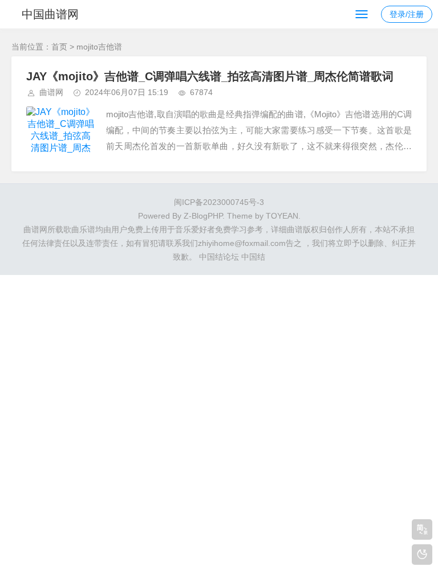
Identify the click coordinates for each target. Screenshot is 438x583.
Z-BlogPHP (203, 215)
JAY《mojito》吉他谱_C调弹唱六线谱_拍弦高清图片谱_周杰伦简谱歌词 (210, 76)
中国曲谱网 (50, 14)
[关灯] (422, 554)
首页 (59, 46)
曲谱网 (51, 92)
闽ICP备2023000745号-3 (219, 202)
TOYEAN (282, 215)
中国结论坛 (219, 256)
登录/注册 (407, 14)
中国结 (253, 256)
